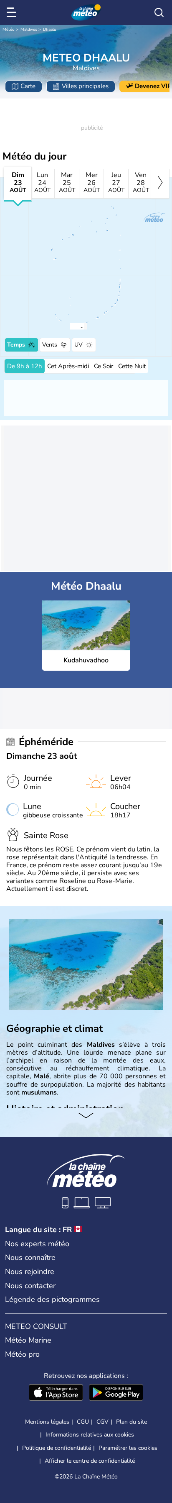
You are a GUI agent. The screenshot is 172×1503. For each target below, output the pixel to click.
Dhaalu (49, 29)
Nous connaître (30, 1257)
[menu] (13, 12)
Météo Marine (28, 1340)
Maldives (28, 29)
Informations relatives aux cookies (90, 1435)
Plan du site (131, 1422)
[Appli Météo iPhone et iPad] (56, 1393)
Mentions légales (47, 1422)
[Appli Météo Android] (116, 1393)
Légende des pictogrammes (52, 1299)
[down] (86, 1116)
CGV (102, 1422)
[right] (160, 184)
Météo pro (22, 1354)
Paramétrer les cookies (128, 1448)
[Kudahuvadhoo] (70, 326)
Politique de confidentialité (56, 1448)
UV (78, 345)
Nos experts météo (37, 1244)
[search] (159, 12)
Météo (9, 29)
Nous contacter (30, 1286)
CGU (83, 1422)
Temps (16, 345)
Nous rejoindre (29, 1272)
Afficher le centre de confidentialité (90, 1461)
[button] (72, 326)
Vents (49, 345)
